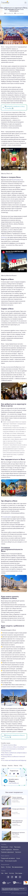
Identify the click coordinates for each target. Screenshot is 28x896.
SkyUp (2, 867)
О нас (11, 847)
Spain (6, 873)
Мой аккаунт (4, 847)
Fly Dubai (8, 867)
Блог (2, 860)
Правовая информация (7, 852)
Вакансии (16, 849)
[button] (25, 883)
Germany (11, 873)
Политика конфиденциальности (19, 893)
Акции (18, 858)
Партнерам (17, 847)
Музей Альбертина (17, 179)
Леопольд (4, 237)
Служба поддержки (6, 849)
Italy (2, 873)
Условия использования (20, 892)
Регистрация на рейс (11, 860)
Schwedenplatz (6, 517)
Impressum (18, 852)
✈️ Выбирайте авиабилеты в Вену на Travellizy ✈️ (15, 107)
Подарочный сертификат (8, 858)
